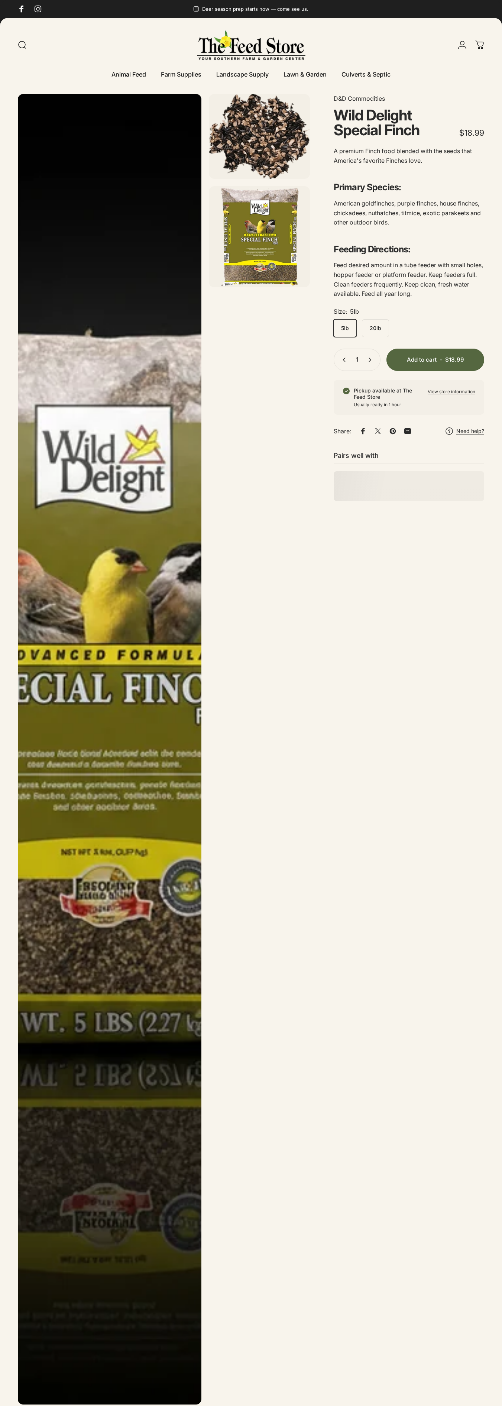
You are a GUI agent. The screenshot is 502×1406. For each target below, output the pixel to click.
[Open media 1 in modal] (109, 749)
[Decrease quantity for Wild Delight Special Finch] (342, 360)
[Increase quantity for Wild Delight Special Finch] (371, 360)
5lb (345, 328)
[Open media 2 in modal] (259, 136)
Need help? (470, 431)
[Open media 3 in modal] (259, 236)
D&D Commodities (359, 98)
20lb (375, 328)
